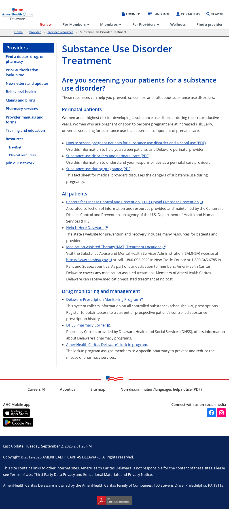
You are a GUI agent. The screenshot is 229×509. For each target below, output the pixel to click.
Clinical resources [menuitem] (22, 155)
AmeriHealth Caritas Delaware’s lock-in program (106, 344)
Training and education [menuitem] (25, 130)
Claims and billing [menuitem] (20, 100)
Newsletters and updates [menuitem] (27, 83)
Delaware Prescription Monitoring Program (102, 299)
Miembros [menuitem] (109, 24)
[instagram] (221, 412)
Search (217, 14)
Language (162, 14)
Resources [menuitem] (14, 138)
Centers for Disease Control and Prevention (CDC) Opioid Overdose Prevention (132, 201)
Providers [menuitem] (17, 48)
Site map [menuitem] (98, 389)
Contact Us (190, 14)
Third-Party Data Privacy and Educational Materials (77, 474)
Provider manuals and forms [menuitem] (24, 120)
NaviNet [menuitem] (15, 147)
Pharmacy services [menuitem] (22, 108)
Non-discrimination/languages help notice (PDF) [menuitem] (161, 389)
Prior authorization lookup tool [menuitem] (22, 72)
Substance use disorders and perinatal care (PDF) (108, 155)
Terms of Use (21, 474)
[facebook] (211, 412)
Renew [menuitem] (46, 24)
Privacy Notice (140, 474)
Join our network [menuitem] (20, 163)
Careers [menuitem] (34, 389)
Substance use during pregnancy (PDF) (98, 168)
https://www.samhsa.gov (87, 259)
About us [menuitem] (67, 389)
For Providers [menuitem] (144, 24)
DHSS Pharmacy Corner (86, 325)
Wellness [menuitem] (178, 24)
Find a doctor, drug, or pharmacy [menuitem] (25, 59)
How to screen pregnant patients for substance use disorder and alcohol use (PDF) (136, 142)
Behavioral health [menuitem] (21, 91)
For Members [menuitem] (74, 24)
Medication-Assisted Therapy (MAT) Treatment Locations (113, 246)
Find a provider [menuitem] (210, 24)
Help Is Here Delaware (85, 227)
